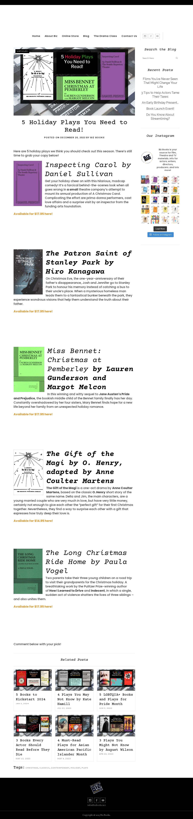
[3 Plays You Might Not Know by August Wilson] (116, 725)
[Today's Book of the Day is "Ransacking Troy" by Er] (175, 189)
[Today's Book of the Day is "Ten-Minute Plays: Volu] (155, 209)
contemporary (60, 768)
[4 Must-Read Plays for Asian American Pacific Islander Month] (74, 725)
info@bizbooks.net (96, 805)
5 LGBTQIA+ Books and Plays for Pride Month (116, 699)
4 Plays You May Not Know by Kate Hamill (74, 699)
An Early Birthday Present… (160, 102)
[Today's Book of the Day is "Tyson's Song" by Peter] (155, 199)
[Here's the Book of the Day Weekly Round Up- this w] (145, 179)
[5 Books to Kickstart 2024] (33, 680)
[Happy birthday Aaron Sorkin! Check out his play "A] (145, 199)
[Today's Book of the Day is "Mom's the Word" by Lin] (165, 179)
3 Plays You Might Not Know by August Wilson (116, 745)
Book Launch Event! (160, 108)
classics (45, 768)
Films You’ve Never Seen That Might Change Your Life (160, 82)
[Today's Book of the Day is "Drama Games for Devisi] (165, 219)
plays (85, 768)
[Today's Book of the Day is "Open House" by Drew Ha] (165, 189)
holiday (75, 768)
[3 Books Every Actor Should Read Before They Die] (33, 725)
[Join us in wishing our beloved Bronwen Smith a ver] (175, 199)
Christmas (32, 768)
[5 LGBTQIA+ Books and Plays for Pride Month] (116, 680)
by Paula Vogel (86, 562)
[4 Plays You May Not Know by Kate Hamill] (74, 680)
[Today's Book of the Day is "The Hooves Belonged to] (165, 199)
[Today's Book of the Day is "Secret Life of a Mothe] (175, 179)
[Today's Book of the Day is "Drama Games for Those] (175, 219)
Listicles (22, 51)
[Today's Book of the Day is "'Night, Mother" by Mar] (145, 189)
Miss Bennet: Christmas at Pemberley (74, 360)
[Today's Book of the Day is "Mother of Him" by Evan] (155, 179)
